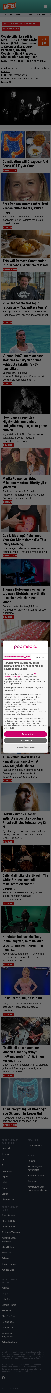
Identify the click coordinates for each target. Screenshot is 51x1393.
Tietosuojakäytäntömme (25, 747)
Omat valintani (25, 740)
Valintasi (40, 657)
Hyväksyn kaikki (25, 734)
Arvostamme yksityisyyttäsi (16, 656)
